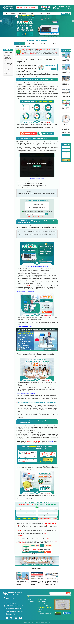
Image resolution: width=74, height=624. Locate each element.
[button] (41, 325)
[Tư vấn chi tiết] (50, 325)
